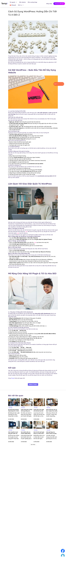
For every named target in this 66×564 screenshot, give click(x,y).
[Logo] (4, 3)
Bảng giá (13, 5)
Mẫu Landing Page (32, 2)
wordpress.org (26, 168)
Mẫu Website (22, 2)
